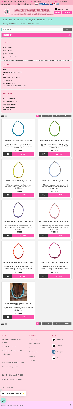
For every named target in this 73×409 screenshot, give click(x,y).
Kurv (37, 23)
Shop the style (11, 57)
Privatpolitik (31, 23)
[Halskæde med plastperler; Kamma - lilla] (18, 210)
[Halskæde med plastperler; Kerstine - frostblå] (18, 292)
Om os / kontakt (9, 99)
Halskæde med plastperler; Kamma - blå (18, 140)
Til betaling (66, 12)
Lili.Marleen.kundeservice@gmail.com (14, 86)
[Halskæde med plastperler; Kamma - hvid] (54, 170)
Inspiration (20, 20)
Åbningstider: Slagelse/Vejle (10, 367)
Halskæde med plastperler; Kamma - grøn (54, 140)
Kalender (50, 20)
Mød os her (12, 20)
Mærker (23, 23)
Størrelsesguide (41, 20)
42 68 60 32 (10, 80)
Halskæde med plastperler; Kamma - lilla (18, 222)
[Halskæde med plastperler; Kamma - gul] (18, 170)
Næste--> (68, 116)
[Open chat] (3, 400)
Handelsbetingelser (10, 104)
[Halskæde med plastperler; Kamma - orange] (18, 251)
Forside (5, 20)
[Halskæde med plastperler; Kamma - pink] (54, 251)
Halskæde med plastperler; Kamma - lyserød (54, 222)
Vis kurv (57, 12)
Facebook (8, 48)
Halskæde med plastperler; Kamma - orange (18, 262)
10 (62, 116)
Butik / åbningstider (10, 101)
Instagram (9, 54)
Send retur (7, 110)
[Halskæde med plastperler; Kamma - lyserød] (54, 210)
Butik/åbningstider (30, 20)
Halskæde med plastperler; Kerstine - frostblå (18, 304)
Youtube (8, 51)
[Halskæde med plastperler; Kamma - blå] (18, 129)
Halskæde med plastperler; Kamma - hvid (55, 181)
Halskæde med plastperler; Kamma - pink (55, 262)
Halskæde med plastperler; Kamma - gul (18, 181)
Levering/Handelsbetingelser (11, 23)
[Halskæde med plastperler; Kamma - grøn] (54, 129)
